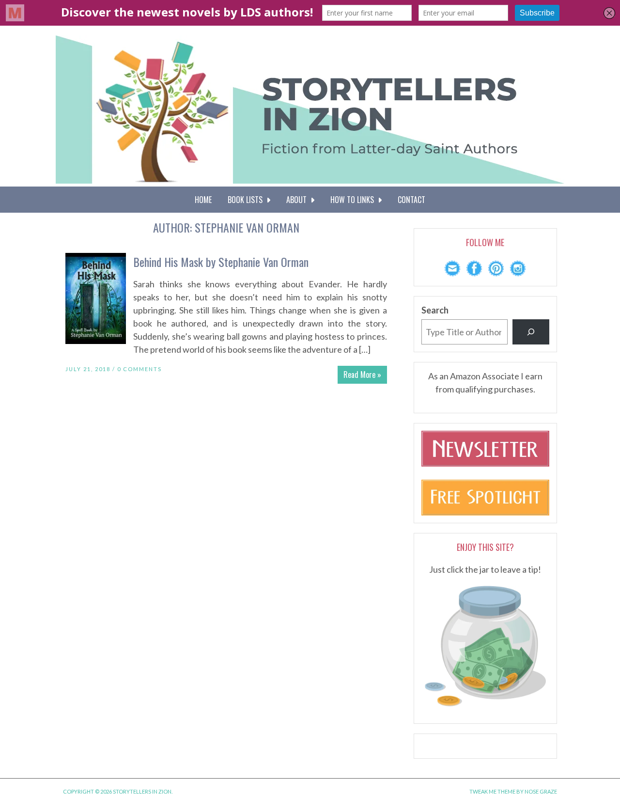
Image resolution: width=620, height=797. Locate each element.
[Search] (530, 331)
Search (435, 310)
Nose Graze (541, 791)
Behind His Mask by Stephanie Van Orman (221, 261)
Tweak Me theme (492, 791)
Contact (411, 199)
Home (203, 199)
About (298, 199)
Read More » (362, 374)
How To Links (354, 199)
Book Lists (247, 199)
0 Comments (139, 369)
